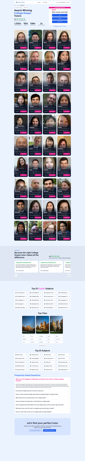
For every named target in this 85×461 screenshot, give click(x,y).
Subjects (39, 2)
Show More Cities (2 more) (42, 345)
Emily (17, 170)
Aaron (31, 42)
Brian (31, 233)
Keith (31, 148)
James (31, 106)
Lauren (46, 169)
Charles (17, 64)
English (18, 5)
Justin (31, 85)
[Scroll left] (16, 275)
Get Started (23, 47)
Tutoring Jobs (45, 2)
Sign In (68, 2)
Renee (60, 191)
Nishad (17, 212)
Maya (45, 212)
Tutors (15, 5)
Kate (59, 212)
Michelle (61, 64)
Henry (46, 127)
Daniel (46, 85)
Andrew (60, 85)
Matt (30, 170)
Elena (60, 127)
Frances (46, 233)
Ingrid (17, 106)
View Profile (17, 47)
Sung (16, 148)
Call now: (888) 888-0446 (62, 2)
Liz (30, 64)
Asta (16, 127)
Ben (59, 170)
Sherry (46, 148)
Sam (30, 191)
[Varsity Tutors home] (20, 2)
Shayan (46, 191)
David (60, 233)
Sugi (16, 233)
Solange (46, 64)
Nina (45, 42)
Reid (59, 42)
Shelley (60, 148)
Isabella (31, 127)
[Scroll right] (69, 275)
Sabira (60, 106)
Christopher (19, 85)
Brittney (17, 191)
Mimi (16, 42)
